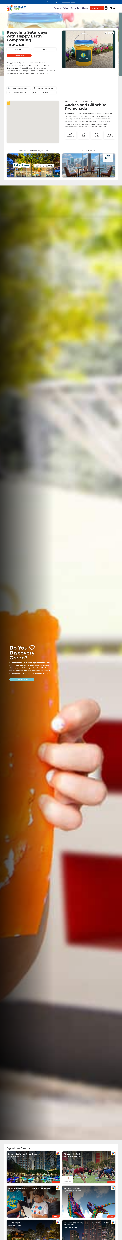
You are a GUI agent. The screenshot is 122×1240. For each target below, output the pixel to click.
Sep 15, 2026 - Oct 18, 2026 (72, 1191)
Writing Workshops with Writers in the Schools (29, 1188)
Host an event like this (45, 88)
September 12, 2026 (14, 1191)
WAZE (83, 137)
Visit (65, 8)
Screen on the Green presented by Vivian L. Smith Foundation (86, 1224)
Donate (95, 8)
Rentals (75, 8)
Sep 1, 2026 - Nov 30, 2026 (72, 1156)
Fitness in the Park (72, 1154)
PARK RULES (109, 137)
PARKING (96, 137)
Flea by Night (14, 1223)
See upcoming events (68, 2)
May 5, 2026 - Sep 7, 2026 (16, 1156)
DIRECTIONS (70, 137)
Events (57, 8)
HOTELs (45, 92)
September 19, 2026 (14, 1225)
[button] (106, 33)
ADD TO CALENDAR (20, 92)
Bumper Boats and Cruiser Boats (23, 1154)
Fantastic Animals (72, 1188)
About (85, 8)
